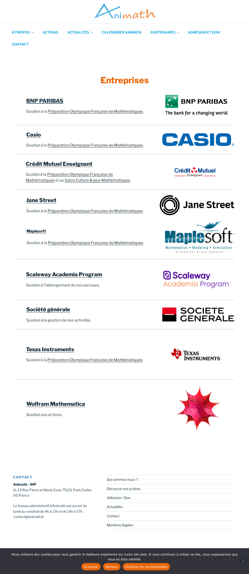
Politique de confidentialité (146, 567)
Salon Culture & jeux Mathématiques (97, 180)
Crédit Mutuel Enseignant (59, 164)
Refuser (112, 567)
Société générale (48, 309)
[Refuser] (242, 561)
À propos (21, 32)
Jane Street (41, 200)
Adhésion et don (204, 32)
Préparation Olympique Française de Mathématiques (95, 111)
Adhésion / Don (118, 498)
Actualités (78, 32)
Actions (50, 32)
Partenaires (163, 32)
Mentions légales (120, 525)
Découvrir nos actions (124, 489)
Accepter (91, 567)
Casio (33, 134)
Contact (20, 44)
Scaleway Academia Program (64, 274)
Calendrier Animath (121, 32)
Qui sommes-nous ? (122, 479)
